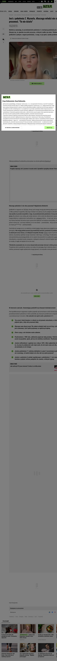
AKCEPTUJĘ (49, 127)
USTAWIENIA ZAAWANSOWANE (12, 127)
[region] (28, 112)
